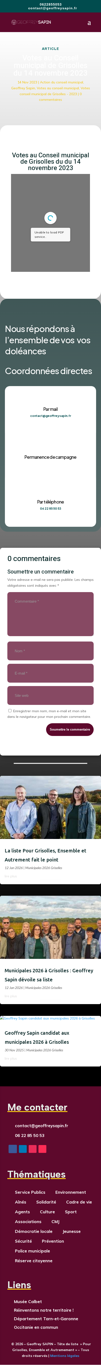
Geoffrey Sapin (23, 88)
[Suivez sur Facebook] (13, 1149)
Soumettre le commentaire (70, 729)
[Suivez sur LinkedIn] (23, 1149)
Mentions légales (64, 1356)
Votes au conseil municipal (58, 88)
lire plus (11, 876)
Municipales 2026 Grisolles (43, 868)
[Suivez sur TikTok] (42, 1149)
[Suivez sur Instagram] (33, 1149)
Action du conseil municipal (61, 82)
